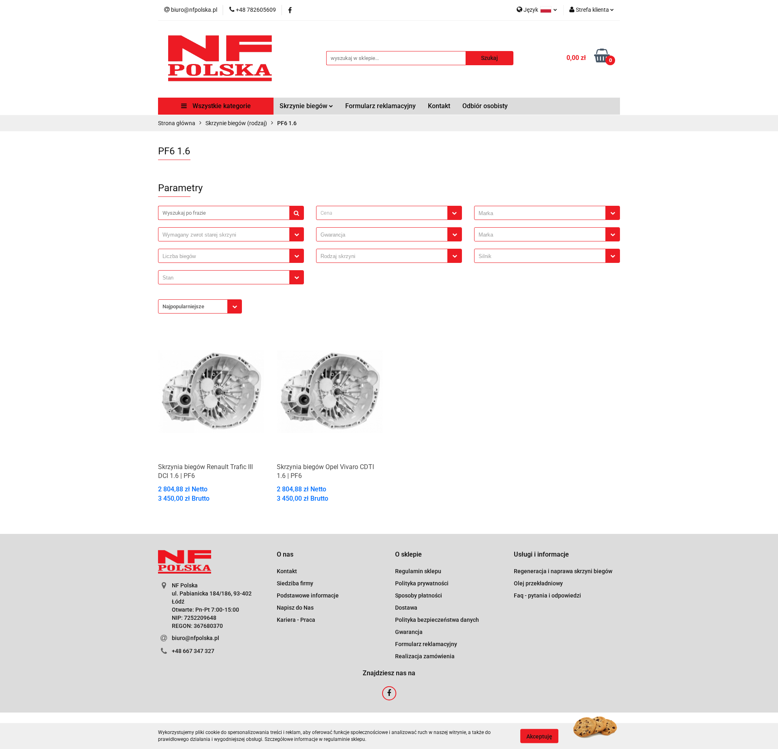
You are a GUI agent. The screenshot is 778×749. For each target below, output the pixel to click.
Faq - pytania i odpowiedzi (547, 595)
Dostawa (406, 607)
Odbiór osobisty (485, 106)
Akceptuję (539, 736)
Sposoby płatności (418, 595)
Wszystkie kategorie (221, 106)
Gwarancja (409, 632)
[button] (285, 554)
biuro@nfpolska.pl (195, 638)
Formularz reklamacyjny (380, 106)
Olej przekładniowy (538, 583)
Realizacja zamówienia (425, 656)
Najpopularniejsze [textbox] (183, 306)
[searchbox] (542, 213)
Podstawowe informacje (308, 595)
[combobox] (389, 213)
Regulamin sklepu (418, 571)
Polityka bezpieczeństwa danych (437, 620)
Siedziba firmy (295, 583)
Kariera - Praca (296, 620)
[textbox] (382, 213)
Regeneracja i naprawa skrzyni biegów (563, 571)
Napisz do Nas (295, 607)
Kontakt (439, 106)
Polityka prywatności (422, 583)
